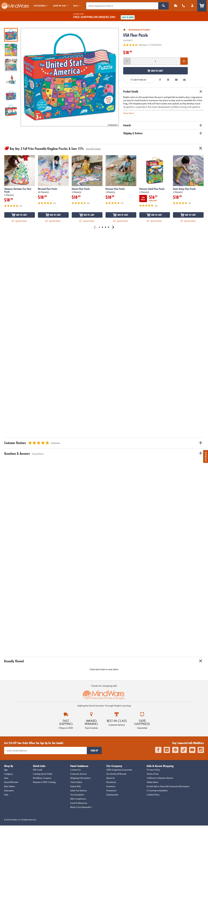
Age (6, 769)
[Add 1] (184, 61)
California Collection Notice (160, 777)
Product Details (130, 91)
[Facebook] (158, 750)
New (6, 777)
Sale (6, 794)
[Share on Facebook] (160, 80)
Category (8, 773)
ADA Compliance (78, 798)
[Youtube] (192, 750)
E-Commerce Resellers (157, 790)
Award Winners (11, 782)
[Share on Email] (176, 80)
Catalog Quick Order (42, 773)
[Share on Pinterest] (168, 80)
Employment (112, 794)
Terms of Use (153, 773)
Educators (9, 790)
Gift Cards (37, 769)
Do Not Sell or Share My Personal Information (168, 786)
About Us (110, 777)
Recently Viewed (14, 661)
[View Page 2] (102, 227)
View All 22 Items (93, 148)
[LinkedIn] (167, 750)
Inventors (110, 786)
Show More (128, 113)
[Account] (192, 5)
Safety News (152, 782)
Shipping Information (80, 777)
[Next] (113, 227)
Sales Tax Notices (78, 790)
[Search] (163, 5)
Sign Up (94, 750)
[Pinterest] (175, 750)
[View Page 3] (105, 227)
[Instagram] (201, 750)
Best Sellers (9, 786)
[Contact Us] (184, 5)
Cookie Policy (153, 794)
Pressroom (111, 790)
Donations (111, 782)
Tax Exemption (77, 794)
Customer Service (78, 773)
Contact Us (75, 769)
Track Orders (76, 782)
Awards (127, 125)
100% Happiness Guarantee (119, 769)
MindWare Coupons (42, 777)
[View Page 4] (108, 227)
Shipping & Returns (133, 133)
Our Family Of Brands (116, 773)
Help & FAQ (75, 786)
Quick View (20, 220)
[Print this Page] (184, 80)
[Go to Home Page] (124, 29)
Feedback (205, 456)
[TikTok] (184, 750)
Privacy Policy (153, 769)
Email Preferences (78, 803)
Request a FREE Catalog (44, 782)
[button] (70, 77)
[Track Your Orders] (176, 5)
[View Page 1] (99, 227)
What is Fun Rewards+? (81, 807)
